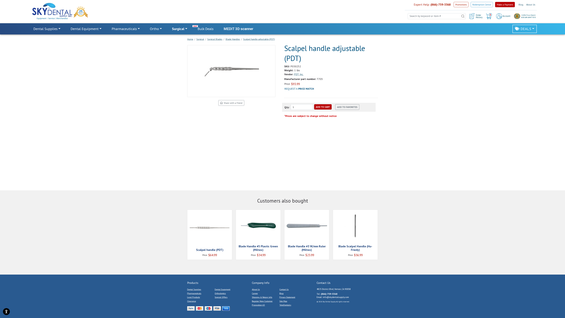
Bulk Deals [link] (205, 28)
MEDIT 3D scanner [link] (238, 29)
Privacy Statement (287, 297)
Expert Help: (432, 4)
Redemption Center (481, 4)
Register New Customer (262, 301)
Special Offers (221, 297)
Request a (299, 88)
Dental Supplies (194, 289)
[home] (52, 11)
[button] (489, 16)
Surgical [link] (178, 28)
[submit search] (463, 16)
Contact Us (284, 289)
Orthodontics (220, 293)
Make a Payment (505, 4)
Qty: (287, 107)
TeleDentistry (285, 305)
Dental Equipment (222, 289)
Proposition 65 (258, 305)
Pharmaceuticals (194, 293)
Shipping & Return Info (262, 297)
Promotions (461, 4)
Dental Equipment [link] (85, 28)
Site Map (283, 301)
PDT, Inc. (298, 74)
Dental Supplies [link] (45, 28)
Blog (521, 4)
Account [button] (506, 16)
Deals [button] (526, 28)
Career (255, 293)
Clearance (191, 301)
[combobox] (437, 16)
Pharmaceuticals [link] (124, 28)
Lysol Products (193, 297)
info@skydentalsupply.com (336, 297)
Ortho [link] (154, 28)
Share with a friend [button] (232, 102)
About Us (530, 4)
